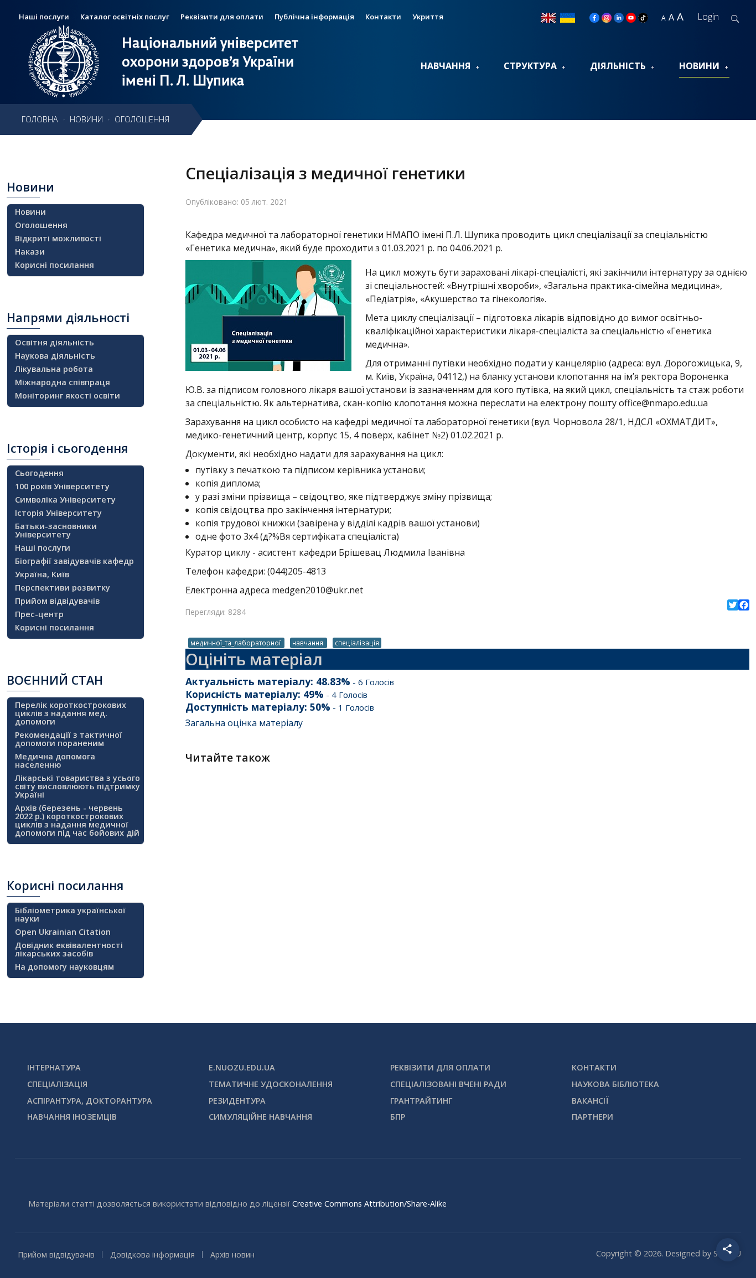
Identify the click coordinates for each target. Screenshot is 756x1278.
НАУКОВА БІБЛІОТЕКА (615, 1084)
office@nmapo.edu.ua (663, 403)
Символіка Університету (65, 499)
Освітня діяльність (54, 342)
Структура (530, 66)
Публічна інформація (314, 17)
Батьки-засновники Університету (56, 530)
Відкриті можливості (58, 238)
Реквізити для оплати (221, 17)
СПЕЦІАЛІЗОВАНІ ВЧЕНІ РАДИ (448, 1084)
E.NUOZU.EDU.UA (242, 1067)
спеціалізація (357, 642)
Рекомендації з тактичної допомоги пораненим (68, 739)
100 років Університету (62, 486)
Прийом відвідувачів (57, 601)
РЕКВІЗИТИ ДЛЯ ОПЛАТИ (440, 1067)
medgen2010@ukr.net (317, 590)
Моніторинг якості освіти (67, 395)
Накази (30, 251)
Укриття (427, 17)
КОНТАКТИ (594, 1067)
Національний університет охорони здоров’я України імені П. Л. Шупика (210, 61)
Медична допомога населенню (55, 760)
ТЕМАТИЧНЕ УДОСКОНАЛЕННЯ (271, 1084)
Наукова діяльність (55, 355)
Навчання (445, 66)
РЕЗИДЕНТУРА (237, 1100)
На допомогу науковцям (64, 966)
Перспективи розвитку (62, 587)
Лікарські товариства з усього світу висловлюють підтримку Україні (77, 786)
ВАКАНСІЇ (590, 1100)
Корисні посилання (54, 265)
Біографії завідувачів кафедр (74, 561)
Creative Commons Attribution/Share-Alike (369, 1203)
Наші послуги (42, 547)
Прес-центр (39, 614)
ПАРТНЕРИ (592, 1116)
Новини (699, 66)
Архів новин (232, 1254)
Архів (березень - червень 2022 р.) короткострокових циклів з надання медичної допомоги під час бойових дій (77, 820)
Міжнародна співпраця (62, 382)
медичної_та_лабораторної (236, 642)
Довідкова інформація (152, 1254)
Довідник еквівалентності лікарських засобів (69, 949)
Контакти (383, 17)
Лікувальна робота (54, 369)
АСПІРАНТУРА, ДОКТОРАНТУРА (89, 1100)
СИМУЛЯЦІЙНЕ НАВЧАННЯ (260, 1116)
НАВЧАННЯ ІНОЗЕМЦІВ (72, 1116)
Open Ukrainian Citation (63, 931)
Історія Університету (58, 513)
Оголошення (41, 225)
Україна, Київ (42, 574)
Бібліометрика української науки (70, 914)
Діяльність (618, 66)
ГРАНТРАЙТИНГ (421, 1100)
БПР (397, 1116)
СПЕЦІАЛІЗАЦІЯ (57, 1084)
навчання (308, 642)
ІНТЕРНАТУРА (54, 1067)
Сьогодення (39, 473)
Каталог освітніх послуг (124, 17)
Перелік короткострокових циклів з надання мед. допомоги (70, 713)
